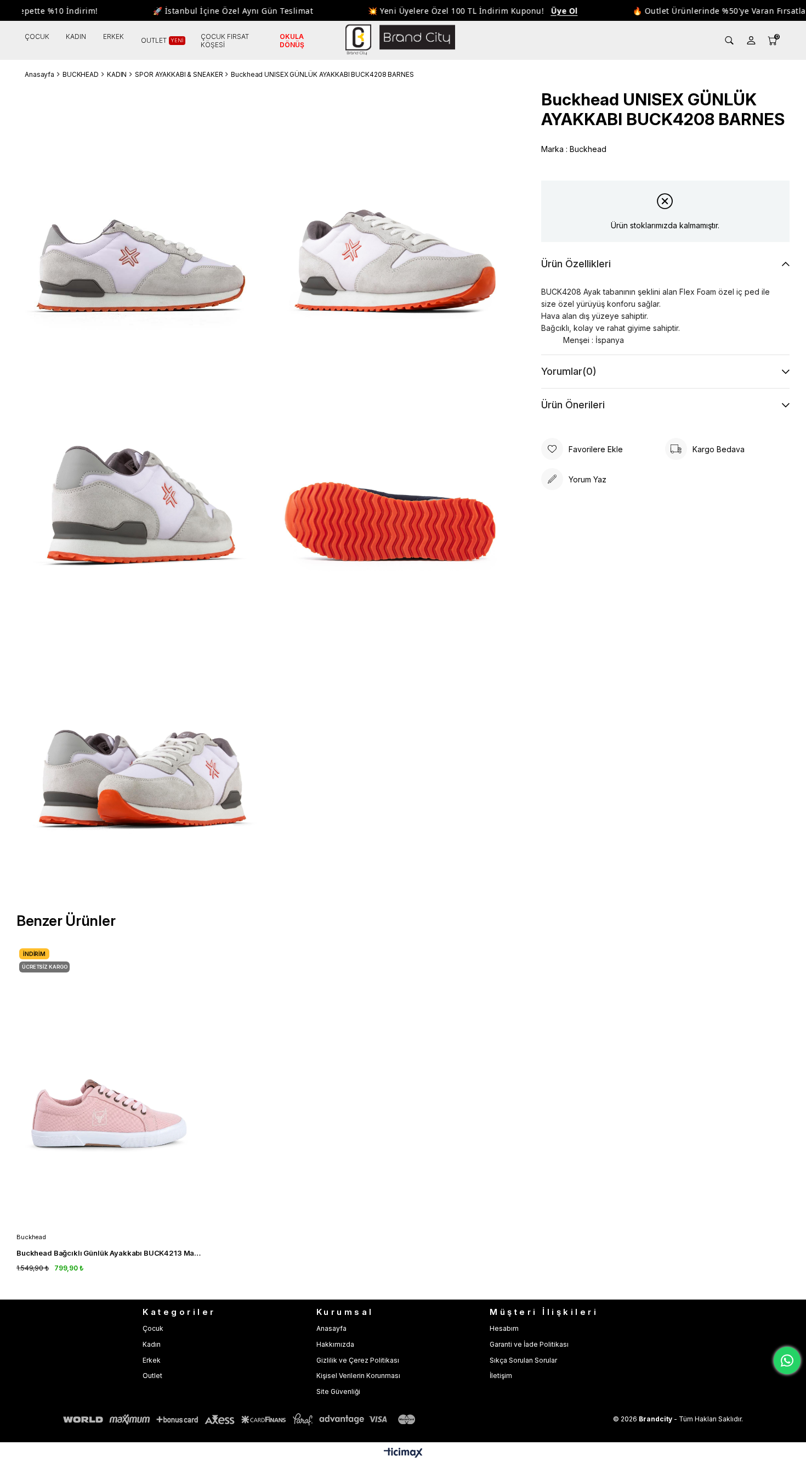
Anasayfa (331, 1328)
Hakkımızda (335, 1344)
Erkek (152, 1360)
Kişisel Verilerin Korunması (358, 1375)
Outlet (152, 1375)
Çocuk (153, 1328)
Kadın (152, 1344)
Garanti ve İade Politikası (529, 1344)
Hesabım (504, 1328)
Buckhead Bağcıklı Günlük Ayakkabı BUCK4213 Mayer (109, 1253)
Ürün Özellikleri (576, 263)
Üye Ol (541, 10)
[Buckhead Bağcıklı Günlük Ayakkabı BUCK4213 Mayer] (109, 1084)
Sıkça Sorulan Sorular (523, 1360)
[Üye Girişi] (751, 40)
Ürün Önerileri (573, 405)
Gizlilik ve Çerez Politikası (357, 1360)
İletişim (501, 1375)
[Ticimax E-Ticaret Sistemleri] (403, 1453)
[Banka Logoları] (241, 1419)
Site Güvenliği (338, 1391)
